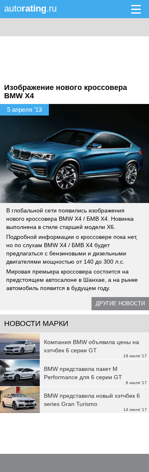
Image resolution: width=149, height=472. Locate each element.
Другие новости (120, 303)
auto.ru (30, 8)
